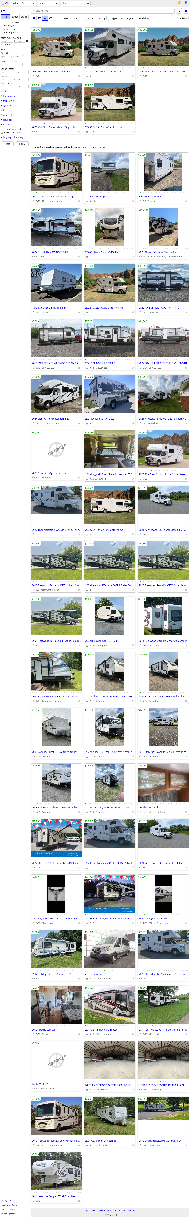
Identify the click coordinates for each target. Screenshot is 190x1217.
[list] (34, 18)
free (6, 52)
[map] (50, 18)
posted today (10, 29)
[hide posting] (79, 76)
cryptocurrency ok (12, 129)
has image (9, 25)
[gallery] (45, 18)
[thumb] (39, 18)
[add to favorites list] (33, 76)
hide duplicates (11, 32)
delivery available (12, 132)
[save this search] (186, 11)
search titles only (12, 22)
